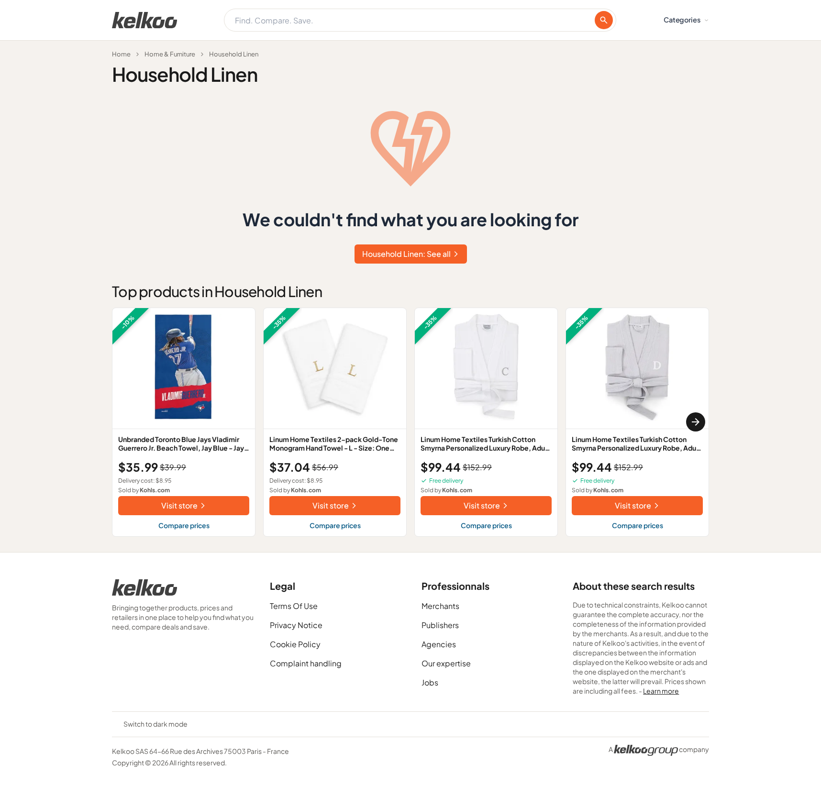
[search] (604, 20)
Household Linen (233, 54)
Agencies (439, 644)
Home (121, 54)
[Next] (695, 421)
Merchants (440, 606)
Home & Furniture (169, 54)
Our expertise (446, 663)
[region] (410, 422)
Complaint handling (306, 663)
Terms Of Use (294, 606)
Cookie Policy (295, 644)
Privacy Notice (296, 625)
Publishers (440, 625)
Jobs (430, 682)
